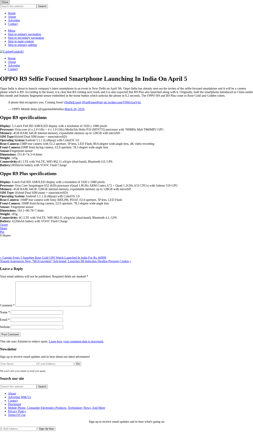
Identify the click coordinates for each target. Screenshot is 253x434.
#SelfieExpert (72, 102)
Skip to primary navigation (24, 34)
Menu (11, 30)
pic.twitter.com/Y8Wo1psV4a (122, 102)
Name (5, 312)
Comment (7, 305)
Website (5, 327)
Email (5, 319)
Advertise (14, 20)
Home (12, 13)
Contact (13, 24)
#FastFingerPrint (92, 102)
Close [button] (5, 2)
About (12, 16)
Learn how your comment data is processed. (76, 341)
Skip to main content (21, 41)
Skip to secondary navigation (26, 37)
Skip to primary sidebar (22, 45)
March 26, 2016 (74, 109)
